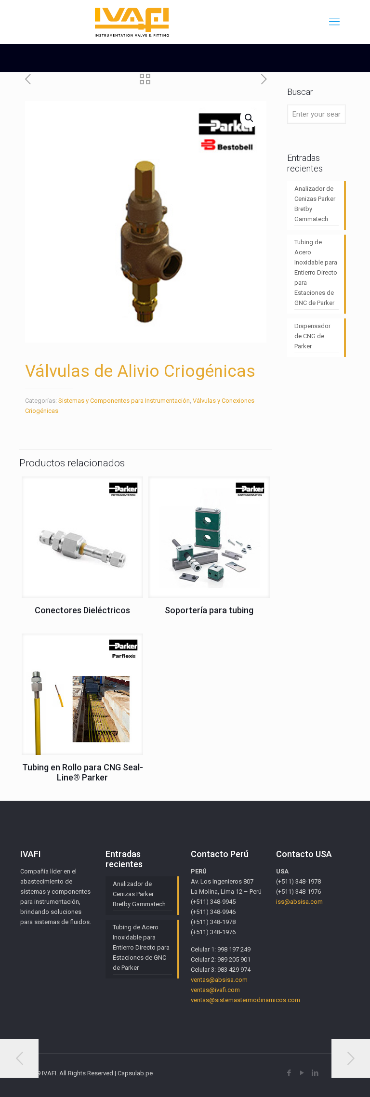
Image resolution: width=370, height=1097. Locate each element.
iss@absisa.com (299, 901)
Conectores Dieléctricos (82, 610)
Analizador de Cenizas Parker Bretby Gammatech (314, 204)
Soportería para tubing (209, 610)
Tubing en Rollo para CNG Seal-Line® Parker (82, 772)
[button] (249, 118)
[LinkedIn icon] (315, 1073)
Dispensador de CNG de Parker (312, 336)
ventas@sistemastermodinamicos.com (245, 1000)
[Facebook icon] (289, 1073)
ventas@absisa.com (219, 979)
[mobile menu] (334, 21)
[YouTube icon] (302, 1073)
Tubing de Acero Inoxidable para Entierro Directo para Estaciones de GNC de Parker (315, 272)
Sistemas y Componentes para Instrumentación (124, 400)
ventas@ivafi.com (215, 989)
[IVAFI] (132, 21)
